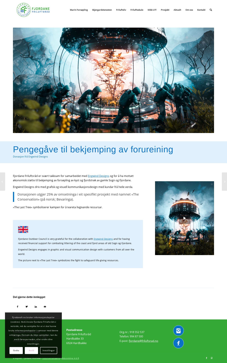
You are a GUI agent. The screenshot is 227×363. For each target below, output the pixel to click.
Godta (16, 350)
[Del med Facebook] (17, 306)
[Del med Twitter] (26, 306)
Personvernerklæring (51, 358)
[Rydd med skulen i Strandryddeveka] (224, 181)
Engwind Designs (98, 176)
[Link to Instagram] (211, 357)
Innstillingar (49, 350)
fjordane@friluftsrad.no (143, 341)
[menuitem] (79, 9)
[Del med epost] (45, 306)
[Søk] (211, 9)
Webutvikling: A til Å (70, 358)
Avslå (31, 350)
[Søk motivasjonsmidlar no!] (2, 181)
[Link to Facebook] (206, 357)
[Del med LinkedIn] (35, 306)
